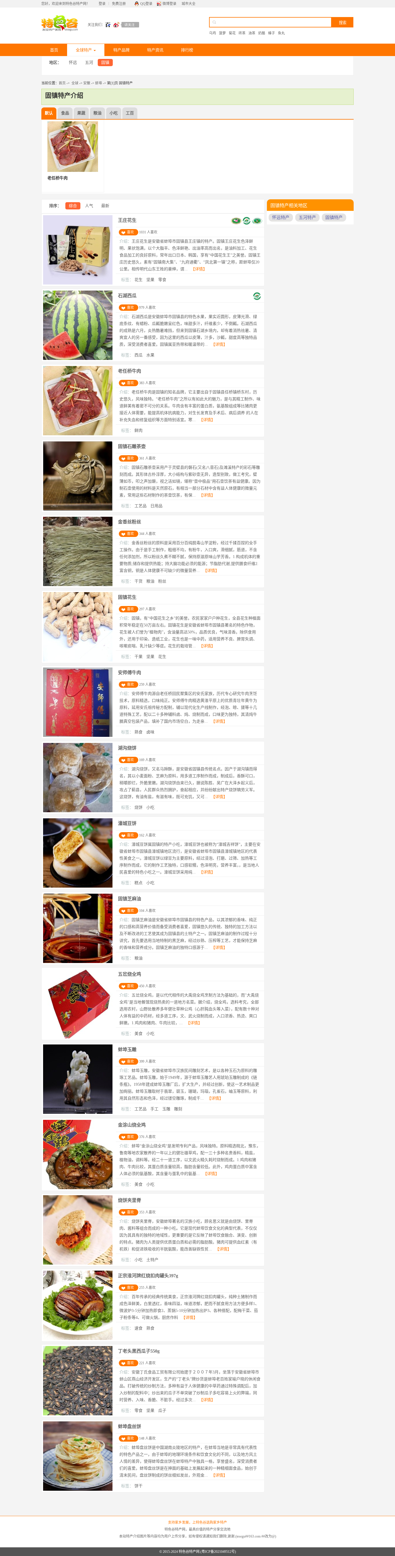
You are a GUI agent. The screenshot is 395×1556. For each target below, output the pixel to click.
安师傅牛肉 (129, 672)
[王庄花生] (77, 283)
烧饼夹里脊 (129, 1200)
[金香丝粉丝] (77, 585)
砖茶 (242, 33)
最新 (105, 206)
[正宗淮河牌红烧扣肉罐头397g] (77, 1339)
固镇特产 (334, 217)
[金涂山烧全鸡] (77, 1188)
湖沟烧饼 (127, 748)
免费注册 (119, 4)
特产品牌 (121, 50)
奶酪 (261, 33)
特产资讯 (155, 50)
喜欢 (130, 232)
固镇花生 (127, 597)
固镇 (105, 62)
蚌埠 (98, 83)
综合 (73, 206)
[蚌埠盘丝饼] (77, 1490)
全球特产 (84, 50)
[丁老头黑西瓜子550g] (77, 1414)
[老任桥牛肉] (77, 434)
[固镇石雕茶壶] (77, 509)
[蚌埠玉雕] (77, 1113)
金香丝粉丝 (129, 521)
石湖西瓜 (127, 295)
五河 (89, 62)
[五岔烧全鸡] (77, 1037)
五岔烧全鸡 (129, 974)
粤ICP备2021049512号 (218, 1552)
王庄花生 (127, 220)
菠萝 (222, 33)
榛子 (271, 33)
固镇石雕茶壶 (132, 446)
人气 (89, 206)
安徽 (86, 83)
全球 (74, 83)
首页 (54, 50)
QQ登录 (146, 4)
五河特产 (307, 217)
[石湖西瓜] (77, 359)
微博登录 (169, 4)
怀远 (73, 62)
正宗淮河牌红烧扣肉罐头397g (148, 1275)
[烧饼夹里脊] (77, 1263)
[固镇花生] (77, 660)
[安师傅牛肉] (77, 736)
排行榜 (187, 50)
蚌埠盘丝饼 (129, 1426)
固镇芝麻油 (129, 898)
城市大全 (188, 4)
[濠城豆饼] (77, 886)
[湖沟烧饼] (77, 811)
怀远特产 (280, 217)
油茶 (251, 33)
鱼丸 (281, 33)
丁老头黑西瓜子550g (139, 1351)
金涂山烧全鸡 (132, 1124)
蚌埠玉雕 (127, 1049)
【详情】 (199, 269)
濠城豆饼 (127, 823)
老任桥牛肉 (129, 371)
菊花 (232, 33)
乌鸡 (212, 33)
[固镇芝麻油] (77, 962)
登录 (102, 4)
